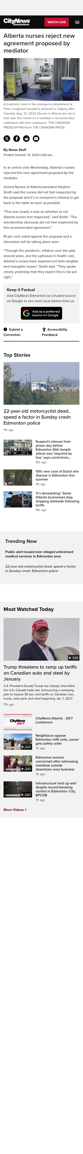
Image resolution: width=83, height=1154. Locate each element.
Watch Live (57, 22)
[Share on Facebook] (16, 138)
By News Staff (15, 150)
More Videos (14, 810)
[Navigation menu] (77, 22)
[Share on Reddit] (26, 138)
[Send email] (36, 138)
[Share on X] (7, 138)
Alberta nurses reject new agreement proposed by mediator (39, 43)
